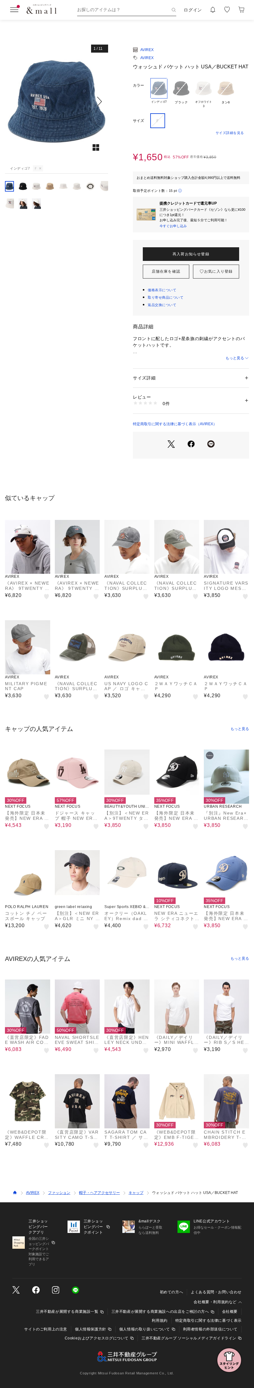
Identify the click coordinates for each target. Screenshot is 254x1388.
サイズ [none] (138, 121)
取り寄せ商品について (166, 297)
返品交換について (162, 305)
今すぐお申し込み (173, 226)
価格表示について (162, 290)
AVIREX (147, 50)
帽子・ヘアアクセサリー (99, 1193)
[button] (56, 101)
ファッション (59, 1193)
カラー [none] (138, 85)
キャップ (136, 1193)
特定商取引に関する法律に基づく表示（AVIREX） (175, 424)
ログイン (193, 10)
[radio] (159, 93)
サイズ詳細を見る (230, 133)
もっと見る (235, 358)
